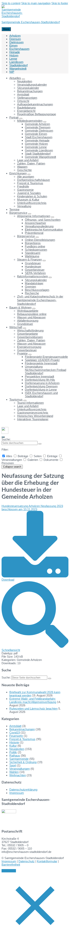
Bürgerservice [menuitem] (18, 212)
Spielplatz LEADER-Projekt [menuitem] (42, 360)
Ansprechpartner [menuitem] (35, 223)
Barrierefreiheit (11, 864)
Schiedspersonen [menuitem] (36, 249)
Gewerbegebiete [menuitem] (27, 333)
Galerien (33, 459)
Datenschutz (26, 861)
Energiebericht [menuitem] (26, 111)
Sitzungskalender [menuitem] (28, 87)
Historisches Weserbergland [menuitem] (35, 416)
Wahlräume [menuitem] (32, 256)
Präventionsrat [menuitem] (34, 232)
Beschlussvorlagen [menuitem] (37, 290)
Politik (13, 752)
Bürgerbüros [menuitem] (33, 243)
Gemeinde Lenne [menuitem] (36, 147)
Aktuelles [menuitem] (15, 78)
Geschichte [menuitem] (24, 170)
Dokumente (51, 459)
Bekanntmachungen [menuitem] (30, 91)
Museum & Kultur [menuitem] (28, 199)
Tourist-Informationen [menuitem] (30, 402)
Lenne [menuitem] (13, 58)
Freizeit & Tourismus (22, 739)
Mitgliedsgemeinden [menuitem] (29, 120)
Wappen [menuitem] (22, 166)
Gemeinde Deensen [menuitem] (37, 127)
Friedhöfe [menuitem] (23, 186)
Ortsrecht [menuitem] (23, 101)
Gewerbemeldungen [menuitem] (30, 337)
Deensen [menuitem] (15, 39)
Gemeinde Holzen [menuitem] (36, 143)
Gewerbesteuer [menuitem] (35, 269)
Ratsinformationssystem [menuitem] (32, 276)
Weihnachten (17, 775)
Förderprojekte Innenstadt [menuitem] (41, 363)
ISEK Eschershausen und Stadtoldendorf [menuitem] (41, 394)
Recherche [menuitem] (32, 293)
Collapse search (12, 466)
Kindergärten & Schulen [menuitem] (32, 196)
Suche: (6, 439)
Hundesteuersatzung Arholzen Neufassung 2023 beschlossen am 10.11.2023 (32, 507)
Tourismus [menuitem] (16, 399)
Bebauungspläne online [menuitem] (31, 314)
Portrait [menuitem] (13, 117)
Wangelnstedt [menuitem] (17, 68)
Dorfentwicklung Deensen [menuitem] (41, 386)
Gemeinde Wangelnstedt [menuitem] (40, 157)
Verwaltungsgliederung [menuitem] (39, 226)
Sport (12, 765)
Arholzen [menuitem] (15, 35)
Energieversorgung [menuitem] (29, 347)
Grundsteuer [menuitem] (33, 263)
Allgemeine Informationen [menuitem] (33, 216)
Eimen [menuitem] (13, 45)
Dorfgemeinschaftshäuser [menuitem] (33, 180)
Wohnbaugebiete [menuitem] (27, 310)
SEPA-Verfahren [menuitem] (35, 273)
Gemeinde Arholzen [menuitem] (37, 124)
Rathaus (14, 755)
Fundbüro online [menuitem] (35, 246)
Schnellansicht (11, 650)
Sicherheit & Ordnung (23, 762)
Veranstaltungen (19, 768)
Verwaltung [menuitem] (24, 206)
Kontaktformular (47, 861)
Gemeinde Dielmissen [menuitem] (39, 130)
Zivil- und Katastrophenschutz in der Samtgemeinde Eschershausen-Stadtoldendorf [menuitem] (40, 300)
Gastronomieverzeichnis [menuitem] (32, 412)
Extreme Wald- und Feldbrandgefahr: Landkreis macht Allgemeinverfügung (32, 700)
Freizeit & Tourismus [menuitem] (30, 183)
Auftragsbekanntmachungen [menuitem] (35, 104)
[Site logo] (12, 16)
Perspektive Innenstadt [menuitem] (39, 376)
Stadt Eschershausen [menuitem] (38, 137)
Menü (6, 29)
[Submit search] (39, 443)
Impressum (16, 792)
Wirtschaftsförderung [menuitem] (30, 330)
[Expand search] (3, 437)
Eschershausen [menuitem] (19, 48)
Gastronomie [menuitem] (25, 189)
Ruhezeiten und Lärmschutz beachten (33, 708)
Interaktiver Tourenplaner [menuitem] (32, 419)
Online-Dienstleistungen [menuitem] (40, 239)
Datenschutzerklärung (23, 789)
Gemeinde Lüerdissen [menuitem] (39, 150)
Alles (9, 456)
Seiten (37, 456)
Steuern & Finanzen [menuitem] (29, 259)
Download (8, 579)
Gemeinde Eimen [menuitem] (36, 134)
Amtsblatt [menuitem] (23, 94)
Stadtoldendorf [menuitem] (18, 65)
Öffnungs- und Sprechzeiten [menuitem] (42, 219)
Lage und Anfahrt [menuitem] (27, 160)
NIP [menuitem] (11, 71)
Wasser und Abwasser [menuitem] (31, 317)
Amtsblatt (15, 726)
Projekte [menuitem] (22, 353)
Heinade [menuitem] (14, 52)
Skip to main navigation (36, 3)
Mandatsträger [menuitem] (34, 283)
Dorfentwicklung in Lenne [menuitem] (41, 389)
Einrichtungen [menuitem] (18, 173)
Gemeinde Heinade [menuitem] (37, 140)
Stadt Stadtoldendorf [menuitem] (38, 153)
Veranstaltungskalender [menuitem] (32, 84)
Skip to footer (59, 3)
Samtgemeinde (19, 758)
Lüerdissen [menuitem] (16, 62)
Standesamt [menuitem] (32, 253)
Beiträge (23, 456)
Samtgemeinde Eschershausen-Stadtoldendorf (31, 22)
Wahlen (14, 772)
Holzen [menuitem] (13, 55)
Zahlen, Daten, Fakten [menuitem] (31, 163)
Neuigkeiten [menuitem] (24, 81)
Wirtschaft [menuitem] (15, 327)
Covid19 (14, 732)
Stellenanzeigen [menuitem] (27, 97)
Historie (14, 742)
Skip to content (11, 3)
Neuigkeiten (16, 749)
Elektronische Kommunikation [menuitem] (44, 229)
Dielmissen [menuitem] (16, 42)
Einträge (52, 456)
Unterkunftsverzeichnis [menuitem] (31, 203)
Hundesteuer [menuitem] (33, 266)
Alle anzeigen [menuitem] (25, 176)
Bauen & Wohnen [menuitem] (20, 307)
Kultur (13, 745)
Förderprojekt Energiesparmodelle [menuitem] (46, 356)
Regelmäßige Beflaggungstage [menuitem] (36, 114)
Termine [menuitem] (14, 209)
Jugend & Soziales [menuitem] (29, 193)
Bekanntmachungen (22, 729)
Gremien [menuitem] (30, 286)
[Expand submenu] (23, 79)
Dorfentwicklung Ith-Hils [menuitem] (40, 379)
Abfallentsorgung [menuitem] (27, 320)
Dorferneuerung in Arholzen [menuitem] (42, 383)
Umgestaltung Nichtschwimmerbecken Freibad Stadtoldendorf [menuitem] (45, 370)
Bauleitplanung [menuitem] (26, 107)
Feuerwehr (16, 735)
